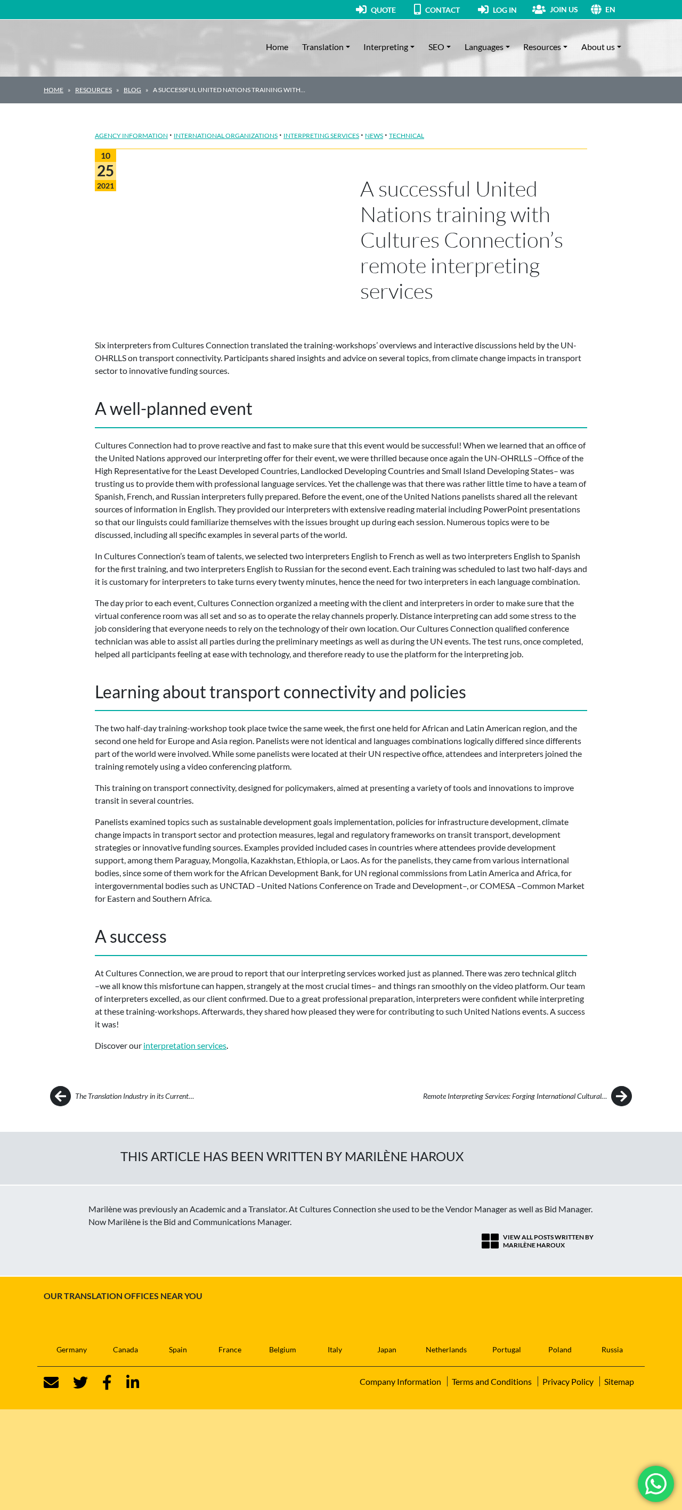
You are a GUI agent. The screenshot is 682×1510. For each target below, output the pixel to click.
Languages (484, 47)
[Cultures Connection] (102, 47)
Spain (178, 1349)
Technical (406, 136)
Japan (386, 1349)
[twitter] (74, 1382)
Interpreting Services (321, 136)
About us (598, 47)
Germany (71, 1349)
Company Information (400, 1381)
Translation (323, 47)
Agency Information (131, 136)
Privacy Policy (568, 1381)
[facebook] (101, 1382)
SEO (436, 47)
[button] (621, 9)
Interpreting (385, 47)
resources (93, 90)
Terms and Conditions (492, 1381)
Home (277, 47)
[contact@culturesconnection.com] (51, 1382)
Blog (132, 90)
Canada (125, 1349)
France (229, 1349)
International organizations (226, 136)
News (374, 136)
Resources (542, 47)
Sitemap (619, 1381)
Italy (335, 1349)
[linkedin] (126, 1382)
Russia (612, 1349)
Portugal (506, 1349)
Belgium (282, 1349)
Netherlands (446, 1349)
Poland (560, 1349)
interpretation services (184, 1045)
